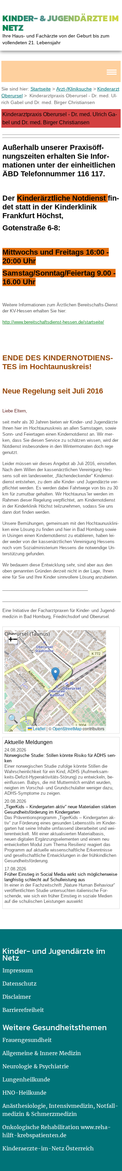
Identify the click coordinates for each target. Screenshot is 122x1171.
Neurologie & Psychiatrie (35, 1066)
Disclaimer (16, 996)
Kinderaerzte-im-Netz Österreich (48, 1148)
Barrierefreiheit (23, 1010)
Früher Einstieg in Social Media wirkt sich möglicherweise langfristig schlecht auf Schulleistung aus (60, 877)
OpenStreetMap (67, 728)
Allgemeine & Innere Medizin (41, 1053)
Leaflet (38, 728)
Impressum (17, 970)
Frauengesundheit (27, 1040)
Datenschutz (19, 983)
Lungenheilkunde (26, 1079)
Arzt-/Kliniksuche (74, 89)
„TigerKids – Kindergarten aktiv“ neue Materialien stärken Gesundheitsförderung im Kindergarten (60, 809)
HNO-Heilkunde (24, 1092)
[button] (55, 674)
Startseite (40, 89)
